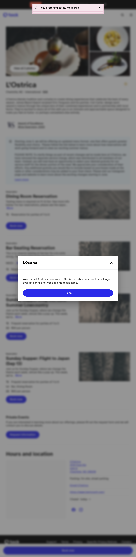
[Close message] (99, 7)
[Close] (111, 262)
